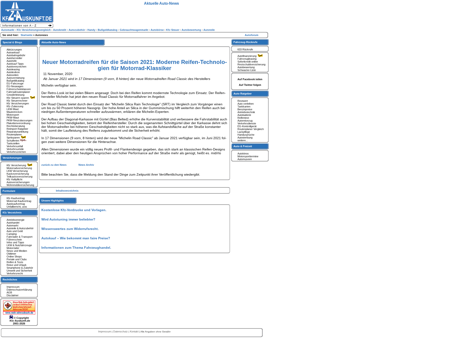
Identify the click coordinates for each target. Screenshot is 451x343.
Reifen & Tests (15, 262)
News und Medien (17, 250)
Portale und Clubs (17, 259)
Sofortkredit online (247, 61)
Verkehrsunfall (15, 146)
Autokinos (243, 153)
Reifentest (243, 117)
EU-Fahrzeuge (15, 83)
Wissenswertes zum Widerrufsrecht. (70, 229)
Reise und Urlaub (16, 265)
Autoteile (209, 29)
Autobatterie (244, 115)
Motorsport (13, 114)
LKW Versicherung (17, 171)
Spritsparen (13, 137)
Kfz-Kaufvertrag (16, 198)
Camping (12, 234)
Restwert (242, 100)
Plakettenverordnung (18, 123)
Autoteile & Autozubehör (20, 228)
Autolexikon (13, 72)
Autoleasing (13, 69)
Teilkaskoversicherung (19, 176)
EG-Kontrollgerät (247, 126)
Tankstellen (13, 143)
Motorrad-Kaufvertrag (19, 201)
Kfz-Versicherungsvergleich (34, 29)
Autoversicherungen (18, 182)
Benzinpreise (244, 109)
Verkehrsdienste (246, 123)
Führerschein (14, 239)
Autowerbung (245, 137)
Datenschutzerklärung (19, 289)
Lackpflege (243, 131)
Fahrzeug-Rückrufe (245, 42)
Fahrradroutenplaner (18, 92)
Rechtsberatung (16, 126)
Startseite (27, 35)
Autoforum (251, 35)
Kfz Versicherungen (18, 103)
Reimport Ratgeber (17, 128)
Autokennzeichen (16, 66)
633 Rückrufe (245, 49)
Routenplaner (14, 134)
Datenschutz (120, 331)
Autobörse (157, 29)
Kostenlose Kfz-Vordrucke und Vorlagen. (73, 210)
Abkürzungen (14, 49)
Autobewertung (246, 67)
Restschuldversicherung (251, 64)
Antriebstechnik (246, 112)
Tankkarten (243, 106)
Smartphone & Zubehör (20, 267)
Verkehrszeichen (16, 151)
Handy (91, 29)
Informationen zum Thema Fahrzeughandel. (76, 247)
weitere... (242, 140)
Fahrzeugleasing (247, 58)
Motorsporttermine (247, 156)
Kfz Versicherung (17, 165)
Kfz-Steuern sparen (18, 97)
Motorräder (13, 248)
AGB (9, 292)
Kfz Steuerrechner (17, 100)
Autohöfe (12, 60)
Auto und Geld (15, 231)
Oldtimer (11, 253)
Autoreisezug (245, 120)
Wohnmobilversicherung (20, 185)
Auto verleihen (245, 103)
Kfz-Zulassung (15, 106)
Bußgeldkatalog (15, 80)
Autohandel (13, 222)
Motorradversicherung (19, 168)
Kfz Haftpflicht (14, 179)
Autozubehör (77, 29)
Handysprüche (245, 134)
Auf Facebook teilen (249, 79)
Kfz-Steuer (173, 29)
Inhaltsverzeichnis (67, 190)
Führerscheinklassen (19, 89)
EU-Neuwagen (15, 86)
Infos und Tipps (15, 242)
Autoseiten (13, 75)
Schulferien (13, 140)
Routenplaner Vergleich (250, 129)
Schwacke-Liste (246, 70)
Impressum (13, 286)
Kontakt (134, 331)
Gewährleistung (15, 94)
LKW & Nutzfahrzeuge (19, 245)
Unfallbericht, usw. (17, 206)
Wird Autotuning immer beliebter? (68, 219)
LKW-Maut (13, 109)
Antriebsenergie (15, 219)
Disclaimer (13, 295)
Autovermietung (15, 77)
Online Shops (14, 256)
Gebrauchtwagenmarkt (134, 29)
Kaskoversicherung (18, 173)
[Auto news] (27, 27)
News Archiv (86, 164)
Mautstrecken (14, 111)
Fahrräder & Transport (19, 236)
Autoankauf (13, 52)
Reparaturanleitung (17, 131)
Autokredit (60, 29)
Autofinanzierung (247, 56)
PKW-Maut (13, 117)
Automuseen (244, 159)
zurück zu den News (54, 164)
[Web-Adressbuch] (19, 313)
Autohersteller (14, 58)
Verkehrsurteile (15, 149)
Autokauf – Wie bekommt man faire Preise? (75, 238)
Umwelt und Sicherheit (19, 270)
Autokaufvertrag (16, 203)
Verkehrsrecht (15, 273)
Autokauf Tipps (15, 63)
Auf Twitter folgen (250, 84)
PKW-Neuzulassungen (19, 120)
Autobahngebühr (16, 55)
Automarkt (12, 225)
